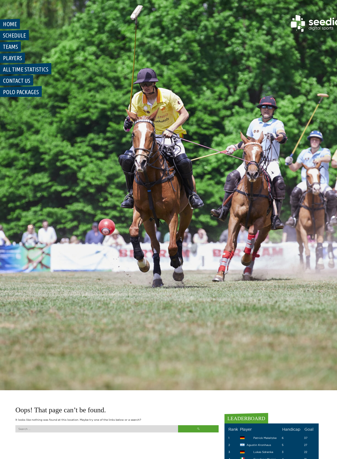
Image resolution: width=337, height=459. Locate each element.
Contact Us (16, 80)
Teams (10, 46)
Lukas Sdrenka (263, 452)
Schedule (14, 35)
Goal (308, 429)
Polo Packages (21, 92)
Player (246, 429)
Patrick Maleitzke (265, 437)
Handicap (291, 429)
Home (10, 24)
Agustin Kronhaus (259, 444)
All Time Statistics (25, 69)
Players (12, 58)
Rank (233, 429)
